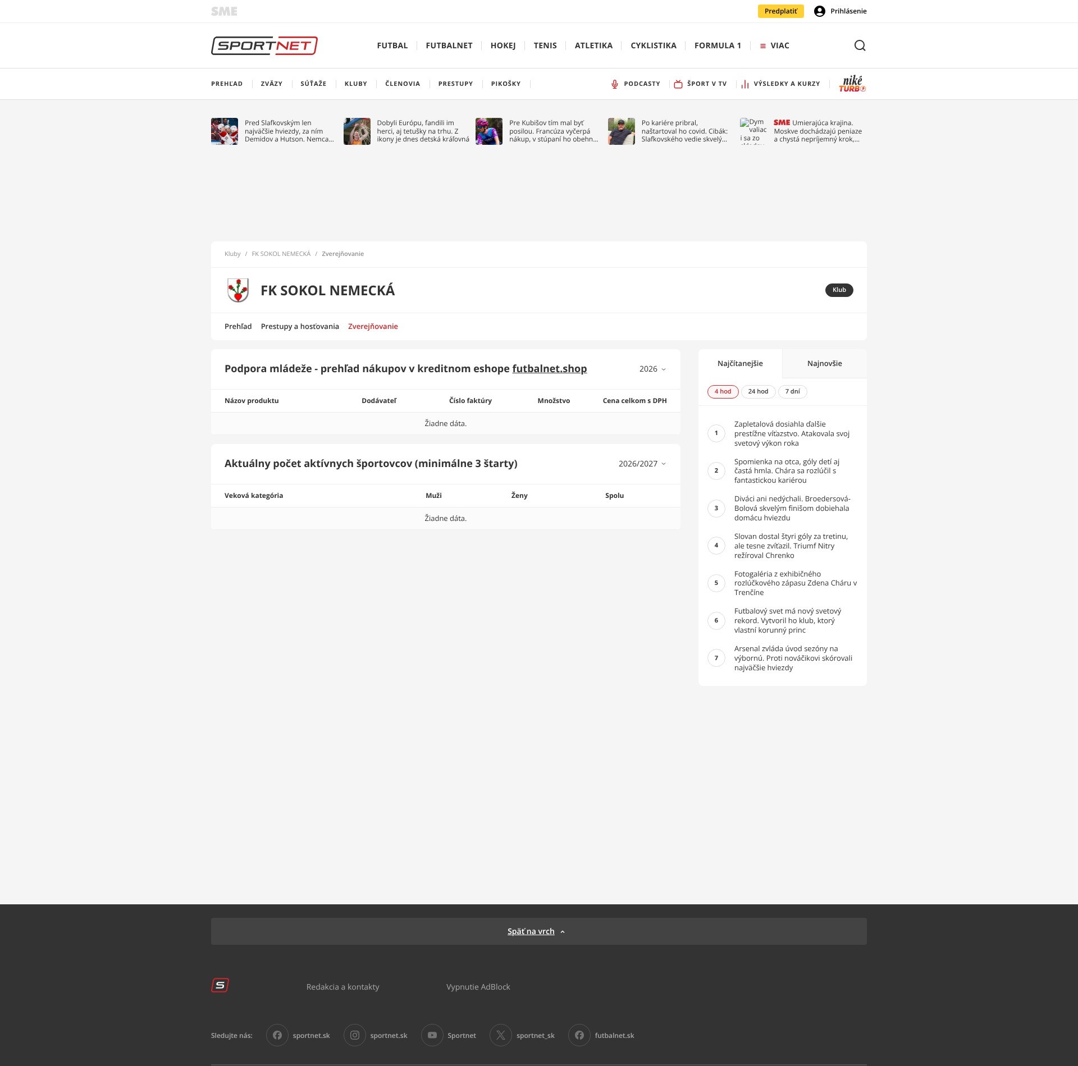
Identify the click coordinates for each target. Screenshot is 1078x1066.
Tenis (545, 45)
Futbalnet (449, 45)
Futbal (392, 45)
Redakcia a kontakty (343, 986)
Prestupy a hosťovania (300, 326)
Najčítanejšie (740, 363)
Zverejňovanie (373, 326)
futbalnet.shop (550, 369)
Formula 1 (718, 45)
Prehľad (238, 326)
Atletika (594, 45)
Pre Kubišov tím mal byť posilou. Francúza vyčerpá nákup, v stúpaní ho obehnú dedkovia (553, 131)
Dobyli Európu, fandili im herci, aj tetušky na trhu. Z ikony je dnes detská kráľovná (423, 131)
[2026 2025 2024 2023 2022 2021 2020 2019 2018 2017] (653, 369)
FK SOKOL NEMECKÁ (281, 254)
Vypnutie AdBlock (478, 986)
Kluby (233, 254)
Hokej (503, 45)
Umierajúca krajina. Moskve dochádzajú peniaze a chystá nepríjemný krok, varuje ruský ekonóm (818, 131)
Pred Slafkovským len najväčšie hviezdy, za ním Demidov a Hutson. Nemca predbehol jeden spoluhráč (287, 131)
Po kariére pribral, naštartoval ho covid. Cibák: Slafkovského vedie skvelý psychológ (685, 131)
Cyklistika (654, 45)
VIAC (780, 45)
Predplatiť (781, 11)
